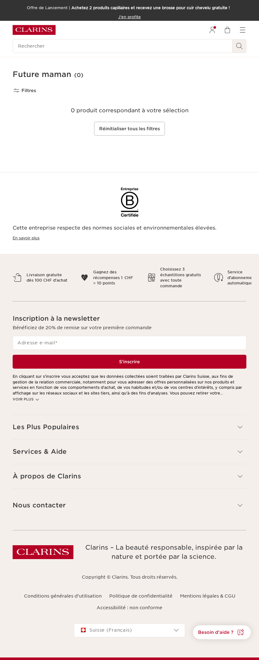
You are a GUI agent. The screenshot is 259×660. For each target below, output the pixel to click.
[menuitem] (212, 30)
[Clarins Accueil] (34, 30)
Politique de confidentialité (140, 596)
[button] (222, 632)
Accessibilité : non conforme (129, 607)
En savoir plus (26, 238)
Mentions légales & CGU (207, 596)
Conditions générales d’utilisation (63, 596)
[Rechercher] (239, 46)
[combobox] (129, 630)
